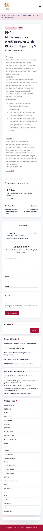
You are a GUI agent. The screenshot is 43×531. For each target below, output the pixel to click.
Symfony (19, 179)
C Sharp (6, 451)
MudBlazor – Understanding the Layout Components (18, 354)
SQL (5, 507)
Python (6, 500)
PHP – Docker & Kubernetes (14, 348)
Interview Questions (10, 481)
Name (7, 276)
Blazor (6, 443)
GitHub (6, 462)
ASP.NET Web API (10, 439)
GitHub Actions (9, 466)
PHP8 (12, 179)
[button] (11, 199)
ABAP (6, 413)
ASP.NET (7, 428)
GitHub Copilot (9, 469)
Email (7, 286)
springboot (8, 503)
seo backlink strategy (11, 381)
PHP (20, 28)
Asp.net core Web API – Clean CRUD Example (20, 343)
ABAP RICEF (8, 420)
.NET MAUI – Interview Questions (20, 386)
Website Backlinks (10, 376)
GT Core (11, 190)
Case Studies (11, 28)
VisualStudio (8, 511)
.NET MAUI (7, 409)
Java (5, 485)
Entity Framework (10, 458)
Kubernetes (8, 488)
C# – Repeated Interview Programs (16, 359)
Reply (34, 233)
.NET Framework (9, 405)
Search (7, 324)
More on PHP (10, 171)
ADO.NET (7, 424)
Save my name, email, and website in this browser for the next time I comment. (21, 307)
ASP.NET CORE (9, 432)
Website (8, 296)
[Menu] (40, 6)
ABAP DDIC (8, 417)
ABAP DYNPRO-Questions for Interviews (19, 364)
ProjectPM (11, 233)
